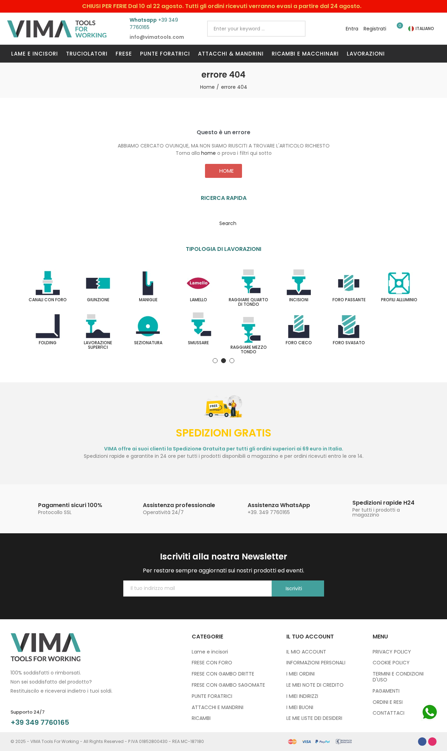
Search (294, 29)
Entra (352, 28)
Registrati (375, 28)
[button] (223, 171)
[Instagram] (432, 741)
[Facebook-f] (422, 741)
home (208, 153)
